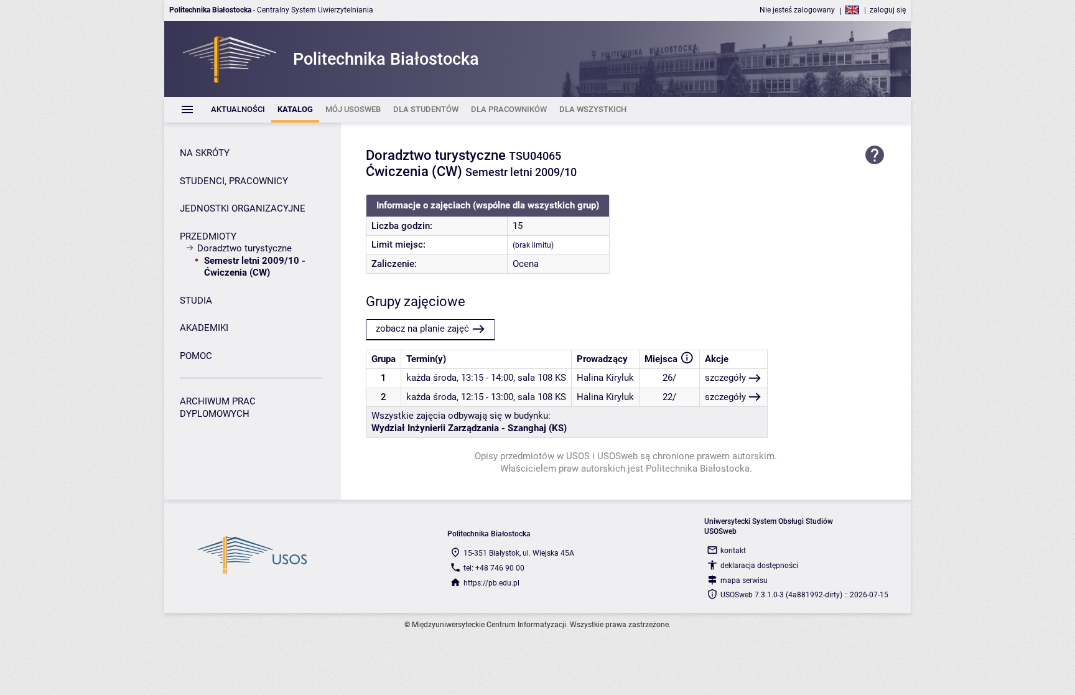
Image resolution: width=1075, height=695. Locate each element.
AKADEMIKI (204, 328)
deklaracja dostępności (759, 565)
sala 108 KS (542, 377)
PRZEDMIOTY (208, 236)
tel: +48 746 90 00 (493, 568)
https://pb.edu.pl (491, 583)
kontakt (733, 550)
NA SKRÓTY (205, 153)
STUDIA (196, 300)
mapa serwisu (744, 580)
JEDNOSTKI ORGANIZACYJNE (242, 208)
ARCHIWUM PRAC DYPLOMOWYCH (218, 407)
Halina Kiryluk (605, 377)
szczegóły (725, 377)
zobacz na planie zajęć (422, 328)
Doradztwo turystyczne (244, 248)
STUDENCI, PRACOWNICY (234, 181)
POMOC (196, 355)
